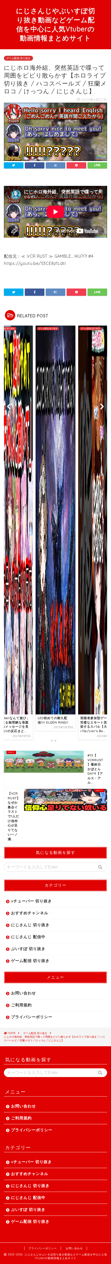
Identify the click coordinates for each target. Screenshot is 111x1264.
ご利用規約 (21, 1004)
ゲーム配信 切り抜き (18, 58)
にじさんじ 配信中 (28, 936)
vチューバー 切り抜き (31, 900)
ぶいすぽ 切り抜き (28, 948)
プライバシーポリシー (31, 1016)
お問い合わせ (23, 993)
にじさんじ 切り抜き (30, 924)
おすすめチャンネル (29, 912)
